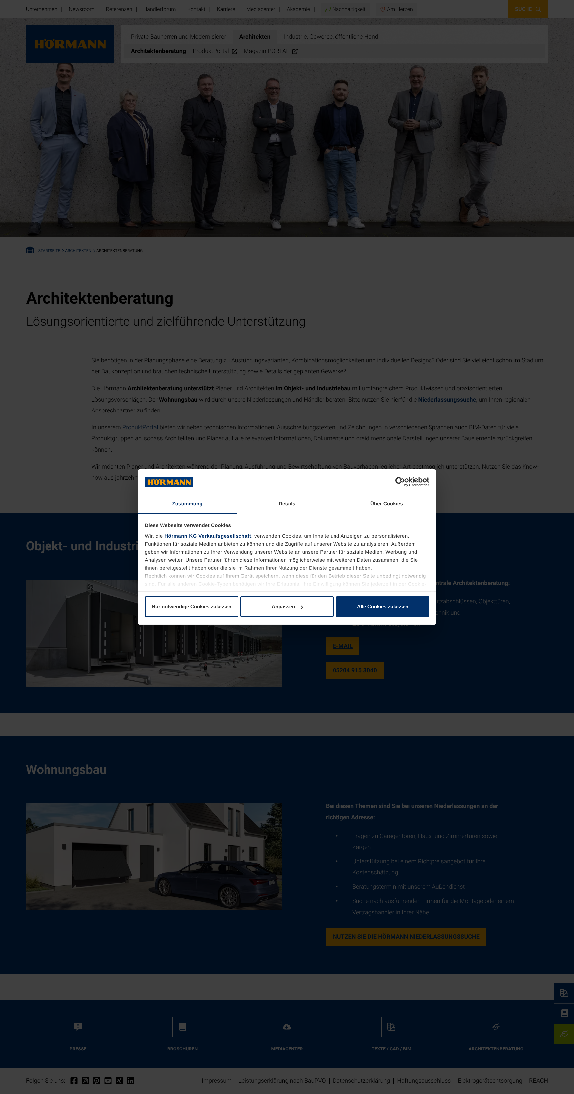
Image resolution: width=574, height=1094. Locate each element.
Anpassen (283, 606)
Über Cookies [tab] (386, 504)
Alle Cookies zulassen (382, 606)
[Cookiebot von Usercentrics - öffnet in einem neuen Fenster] (400, 482)
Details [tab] (287, 504)
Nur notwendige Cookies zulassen (191, 606)
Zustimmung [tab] (187, 504)
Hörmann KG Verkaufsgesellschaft (207, 536)
